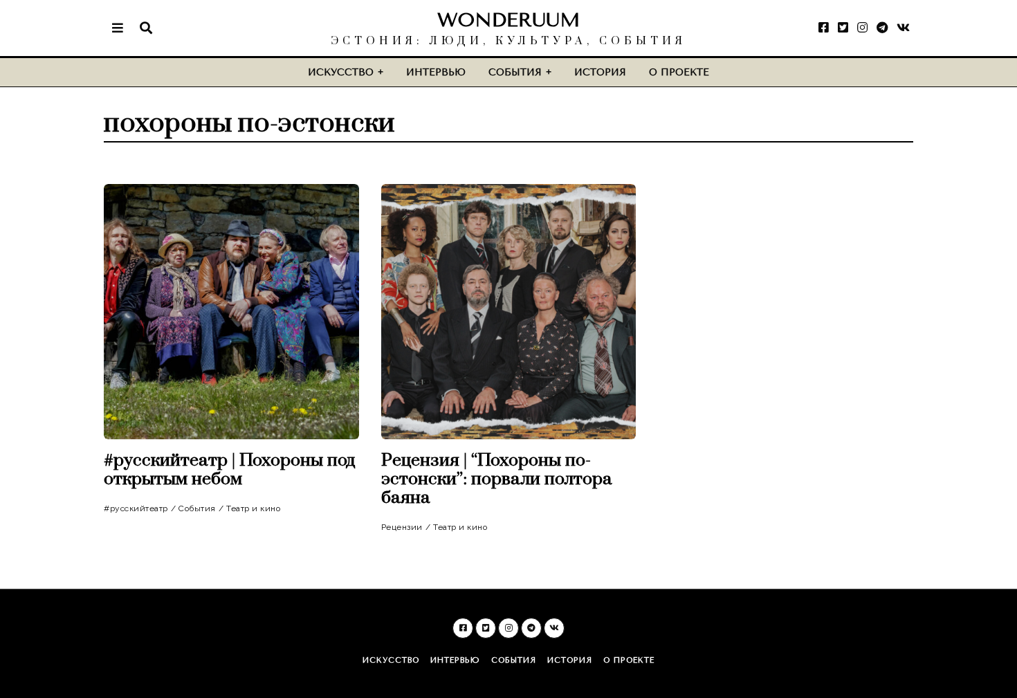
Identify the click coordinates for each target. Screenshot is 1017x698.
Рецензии (402, 527)
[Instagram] (862, 27)
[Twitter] (843, 27)
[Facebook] (823, 27)
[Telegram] (882, 27)
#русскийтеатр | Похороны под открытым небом (229, 470)
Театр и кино (253, 508)
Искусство (341, 72)
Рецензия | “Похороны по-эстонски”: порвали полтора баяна (496, 479)
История (600, 72)
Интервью (436, 72)
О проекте (679, 72)
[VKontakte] (903, 27)
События (515, 72)
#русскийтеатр (136, 508)
